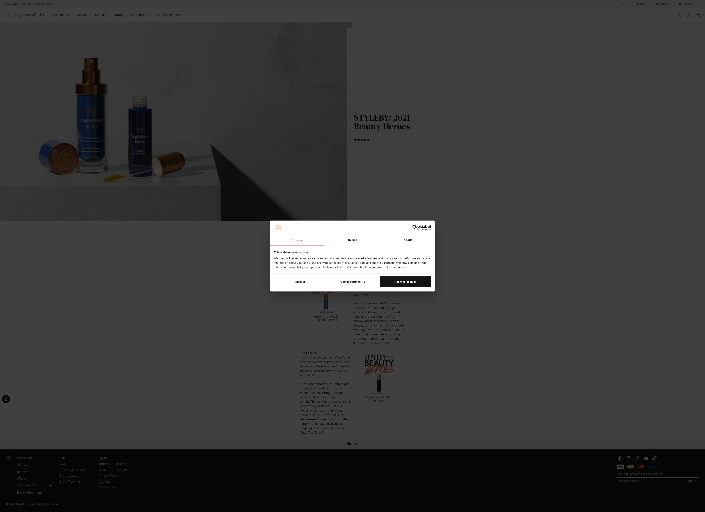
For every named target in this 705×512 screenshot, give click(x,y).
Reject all (300, 281)
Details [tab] (352, 239)
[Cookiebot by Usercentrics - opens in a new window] (415, 227)
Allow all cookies (405, 281)
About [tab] (408, 239)
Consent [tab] (297, 240)
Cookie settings (350, 281)
